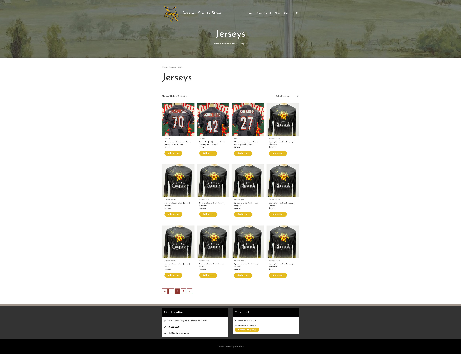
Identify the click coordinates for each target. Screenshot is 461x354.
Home (164, 67)
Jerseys (172, 67)
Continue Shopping (247, 330)
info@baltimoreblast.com (179, 333)
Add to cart (173, 153)
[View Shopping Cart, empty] (296, 13)
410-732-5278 (173, 327)
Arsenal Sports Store (201, 13)
